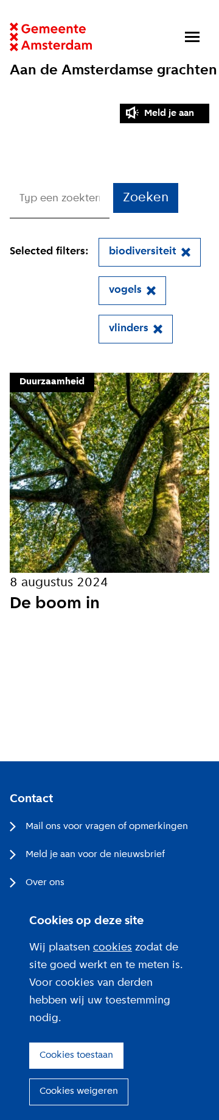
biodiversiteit (142, 251)
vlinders (128, 328)
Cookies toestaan (76, 1055)
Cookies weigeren (79, 1091)
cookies (112, 947)
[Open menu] (192, 37)
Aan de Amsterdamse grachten (113, 70)
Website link (51, 37)
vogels (125, 290)
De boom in (55, 603)
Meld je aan (169, 113)
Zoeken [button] (146, 198)
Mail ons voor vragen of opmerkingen (107, 826)
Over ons (45, 883)
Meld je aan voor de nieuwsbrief (95, 855)
